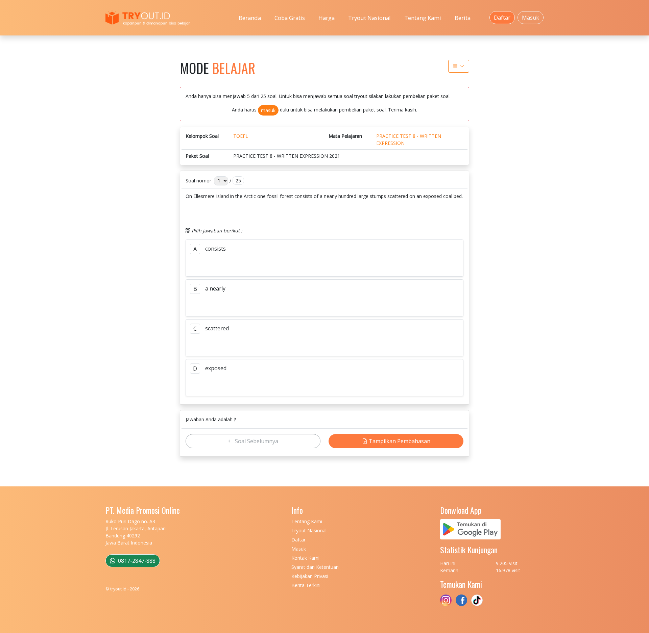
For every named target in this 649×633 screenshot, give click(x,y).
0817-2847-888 (136, 560)
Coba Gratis (289, 18)
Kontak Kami (305, 558)
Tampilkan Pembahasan (398, 441)
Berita (463, 18)
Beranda (250, 18)
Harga (326, 18)
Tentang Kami (422, 18)
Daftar (502, 17)
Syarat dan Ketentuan (315, 567)
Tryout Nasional (369, 18)
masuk (268, 110)
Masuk (530, 17)
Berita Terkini (305, 585)
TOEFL (240, 136)
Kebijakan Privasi (309, 576)
